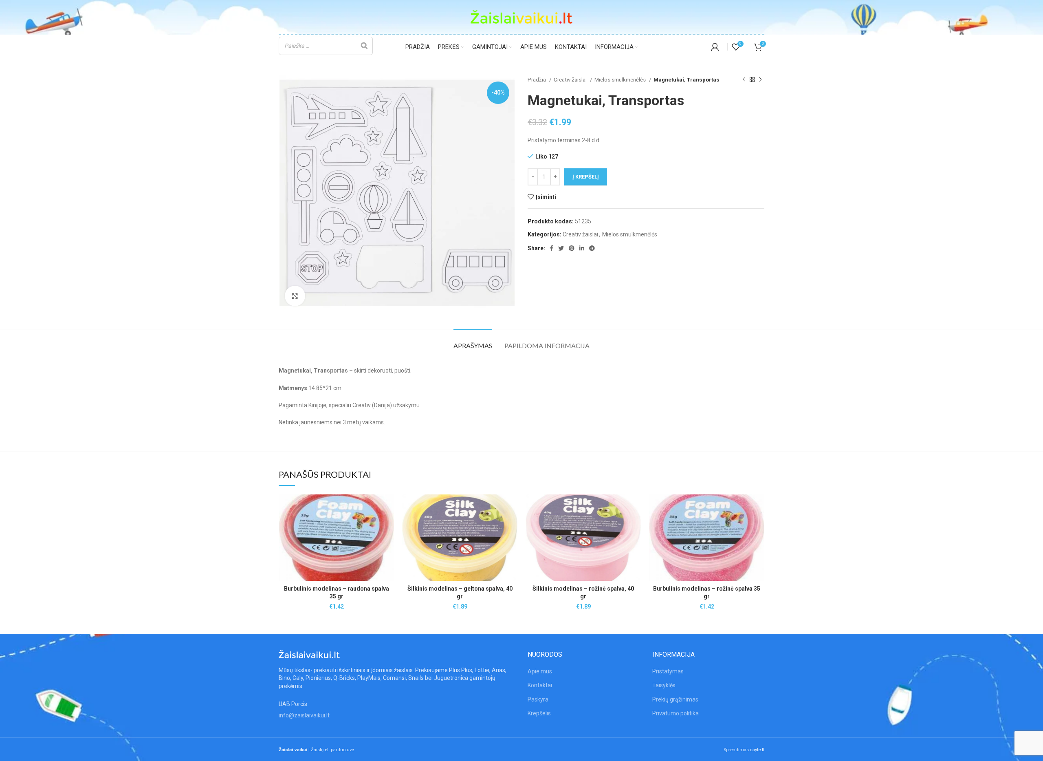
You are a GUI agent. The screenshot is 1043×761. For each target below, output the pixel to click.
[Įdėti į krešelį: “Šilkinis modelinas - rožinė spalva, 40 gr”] (635, 526)
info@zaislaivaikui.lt (304, 715)
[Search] (364, 45)
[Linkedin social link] (582, 248)
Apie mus (540, 671)
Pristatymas (668, 671)
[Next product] (760, 80)
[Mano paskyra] (715, 47)
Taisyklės (664, 685)
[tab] (472, 341)
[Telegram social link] (592, 248)
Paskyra (538, 699)
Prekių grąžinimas (675, 699)
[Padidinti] (295, 296)
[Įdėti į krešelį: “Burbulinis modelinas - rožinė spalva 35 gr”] (758, 526)
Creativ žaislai (571, 80)
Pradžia (537, 80)
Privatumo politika (675, 713)
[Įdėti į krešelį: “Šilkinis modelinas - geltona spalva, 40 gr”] (511, 526)
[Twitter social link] (561, 248)
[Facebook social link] (551, 248)
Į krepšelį (585, 177)
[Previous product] (744, 80)
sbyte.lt (757, 749)
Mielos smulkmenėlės (620, 80)
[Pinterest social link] (571, 248)
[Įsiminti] (388, 508)
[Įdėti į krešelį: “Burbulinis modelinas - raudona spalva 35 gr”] (388, 526)
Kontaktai (540, 685)
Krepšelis (539, 713)
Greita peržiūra (388, 544)
